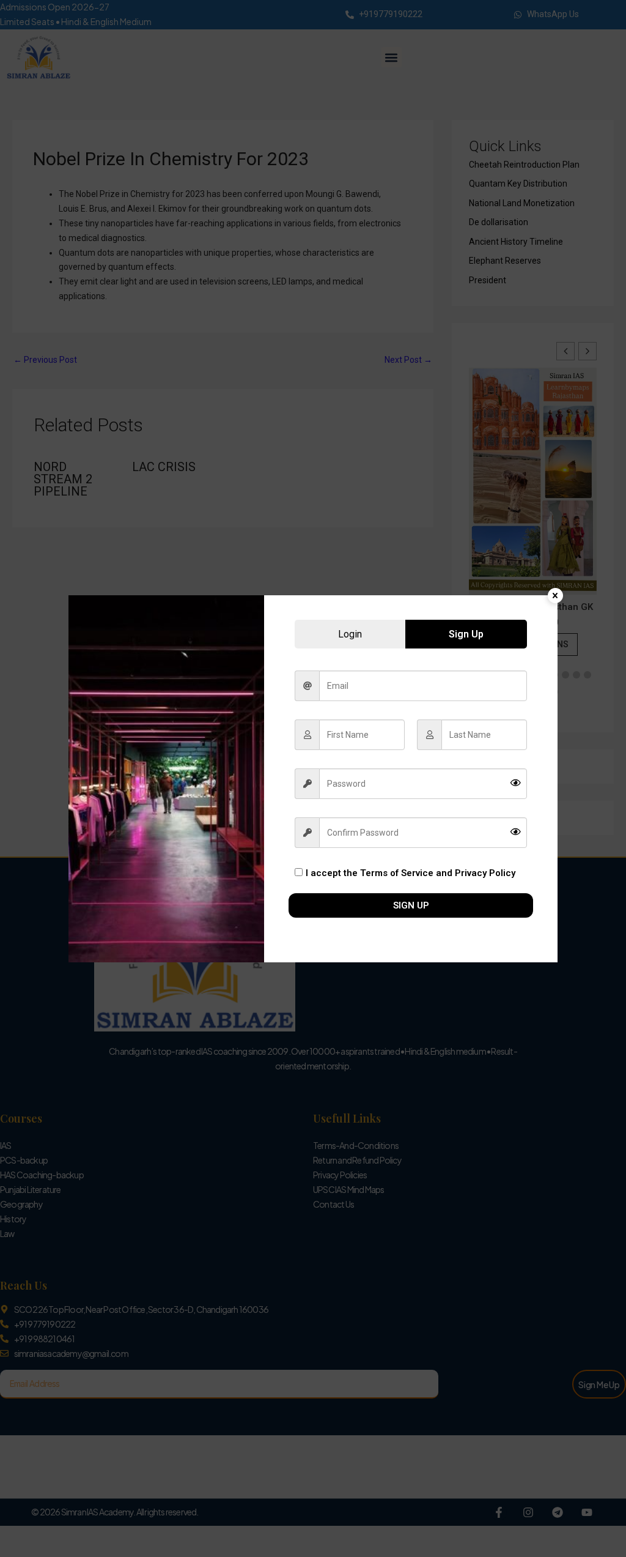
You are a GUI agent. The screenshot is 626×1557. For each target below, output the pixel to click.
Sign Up (411, 905)
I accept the (410, 873)
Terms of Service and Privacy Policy (437, 873)
